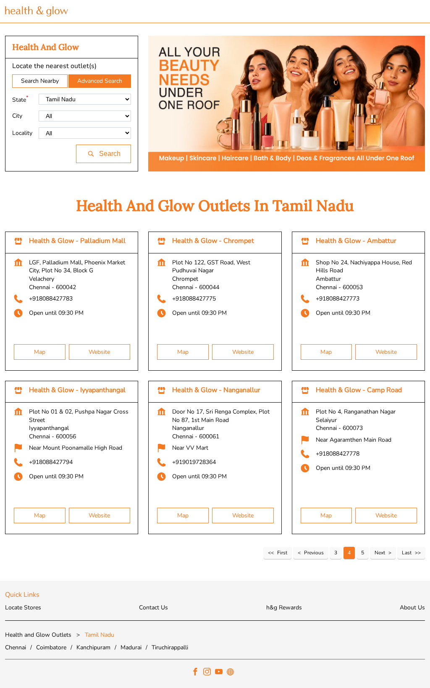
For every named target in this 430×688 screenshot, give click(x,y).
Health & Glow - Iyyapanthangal (77, 390)
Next (380, 552)
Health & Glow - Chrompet (213, 240)
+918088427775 (194, 299)
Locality (22, 133)
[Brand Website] (233, 673)
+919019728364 (194, 462)
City (17, 116)
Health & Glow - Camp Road (359, 390)
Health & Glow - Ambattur (356, 240)
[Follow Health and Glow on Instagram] (209, 673)
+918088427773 (337, 299)
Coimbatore (51, 647)
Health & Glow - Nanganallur (216, 390)
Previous (314, 552)
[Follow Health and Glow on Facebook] (197, 673)
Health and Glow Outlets (39, 635)
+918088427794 (51, 462)
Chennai (15, 647)
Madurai (131, 647)
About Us (412, 608)
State (20, 99)
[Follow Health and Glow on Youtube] (221, 673)
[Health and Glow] (36, 11)
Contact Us (153, 608)
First (282, 552)
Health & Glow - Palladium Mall (77, 240)
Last (407, 552)
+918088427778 (337, 454)
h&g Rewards (284, 608)
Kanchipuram (93, 647)
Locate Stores (23, 608)
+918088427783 (51, 299)
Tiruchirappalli (170, 647)
